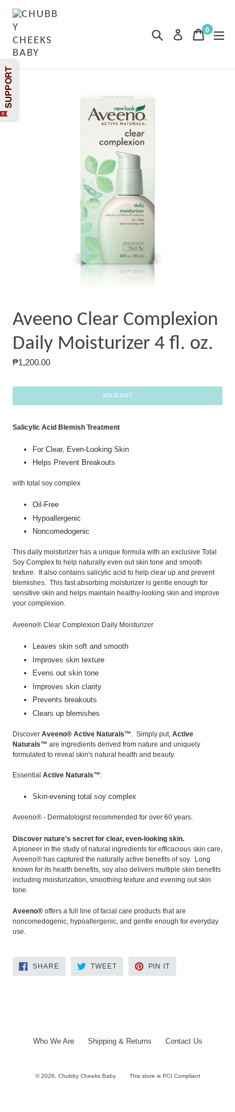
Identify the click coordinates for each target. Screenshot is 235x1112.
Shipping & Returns (120, 1041)
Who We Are (53, 1041)
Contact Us (183, 1041)
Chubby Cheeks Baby (87, 1076)
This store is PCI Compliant (164, 1076)
